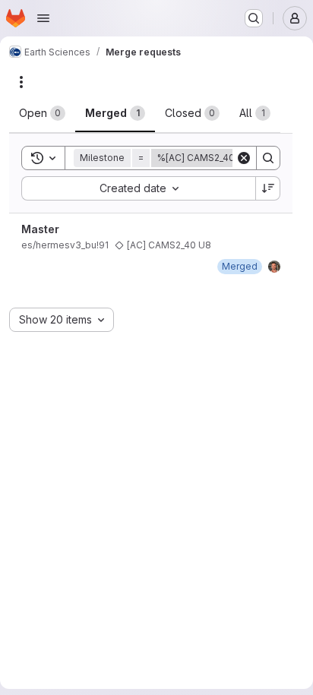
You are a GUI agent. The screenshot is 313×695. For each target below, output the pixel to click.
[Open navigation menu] (43, 18)
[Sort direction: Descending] (268, 188)
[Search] (268, 158)
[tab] (42, 113)
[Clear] (244, 158)
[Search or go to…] (254, 18)
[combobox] (138, 188)
